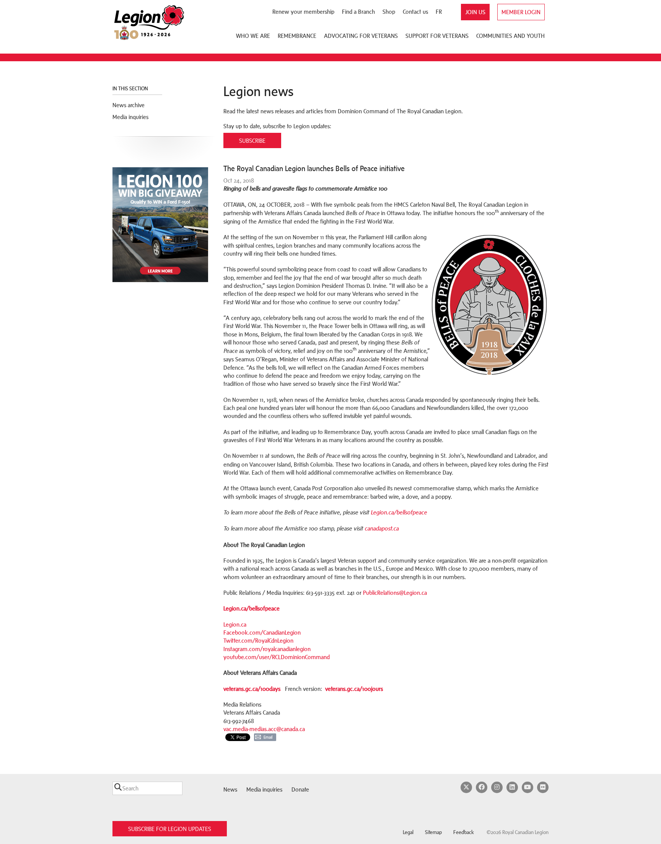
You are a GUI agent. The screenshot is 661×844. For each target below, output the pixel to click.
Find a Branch (358, 11)
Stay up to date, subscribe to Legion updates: (277, 126)
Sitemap (433, 832)
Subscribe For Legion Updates (169, 829)
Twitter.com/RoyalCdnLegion (258, 640)
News (230, 789)
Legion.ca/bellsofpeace (399, 512)
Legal (408, 832)
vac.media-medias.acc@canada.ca (264, 729)
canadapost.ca (382, 529)
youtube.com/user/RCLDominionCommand (276, 657)
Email (268, 737)
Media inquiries (130, 117)
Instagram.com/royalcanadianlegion (267, 649)
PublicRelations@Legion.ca (395, 592)
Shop (389, 11)
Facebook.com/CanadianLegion (262, 632)
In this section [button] (130, 88)
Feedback (463, 832)
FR (439, 11)
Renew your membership (303, 11)
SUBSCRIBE (252, 140)
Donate (300, 789)
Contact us (415, 11)
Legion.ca (234, 624)
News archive (128, 105)
